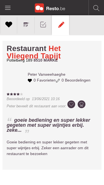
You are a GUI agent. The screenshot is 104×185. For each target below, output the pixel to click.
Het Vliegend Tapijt (34, 52)
